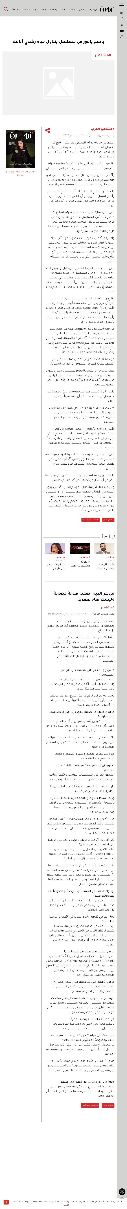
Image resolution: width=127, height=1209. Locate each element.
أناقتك (73, 10)
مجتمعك (54, 10)
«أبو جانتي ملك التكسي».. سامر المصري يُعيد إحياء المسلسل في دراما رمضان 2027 (105, 567)
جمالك (65, 10)
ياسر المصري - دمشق (101, 135)
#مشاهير (110, 558)
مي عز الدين (108, 1105)
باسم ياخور (108, 520)
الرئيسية (93, 10)
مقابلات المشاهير (90, 520)
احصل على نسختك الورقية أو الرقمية (20, 174)
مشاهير (83, 10)
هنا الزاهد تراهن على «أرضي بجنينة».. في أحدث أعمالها (56, 567)
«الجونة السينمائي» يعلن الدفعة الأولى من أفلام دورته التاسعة (80, 564)
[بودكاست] (122, 1191)
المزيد (66, 1205)
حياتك (44, 10)
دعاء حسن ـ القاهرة (103, 614)
